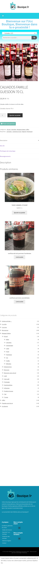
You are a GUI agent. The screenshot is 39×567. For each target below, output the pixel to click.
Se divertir (5, 406)
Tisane (6, 397)
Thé (5, 394)
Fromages (7, 382)
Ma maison (5, 330)
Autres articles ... (7, 321)
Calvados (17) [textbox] (19, 33)
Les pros (4, 327)
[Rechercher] (34, 37)
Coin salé (6, 379)
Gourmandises (8, 385)
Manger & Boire (21, 129)
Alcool (8, 129)
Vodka (8, 361)
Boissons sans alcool (10, 373)
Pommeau (9, 354)
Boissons (6, 370)
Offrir (27, 129)
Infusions (7, 388)
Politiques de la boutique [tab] (7, 151)
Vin (7, 358)
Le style (4, 324)
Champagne (9, 345)
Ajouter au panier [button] (19, 212)
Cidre (7, 348)
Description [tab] (3, 140)
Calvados (13, 129)
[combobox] (19, 33)
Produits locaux (8, 391)
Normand (29, 131)
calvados (9, 131)
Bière (7, 339)
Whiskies (8, 364)
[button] (3, 16)
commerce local (16, 131)
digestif (24, 131)
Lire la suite (19, 257)
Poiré (7, 351)
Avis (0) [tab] (2, 146)
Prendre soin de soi (7, 403)
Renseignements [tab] (5, 156)
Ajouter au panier (14, 115)
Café (5, 376)
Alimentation (8, 367)
